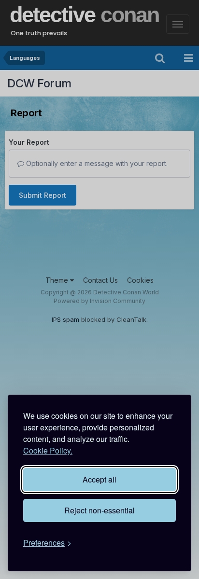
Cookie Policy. (47, 450)
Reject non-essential (99, 510)
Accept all (99, 479)
